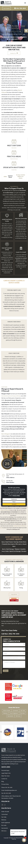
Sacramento (10, 716)
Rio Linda (22, 713)
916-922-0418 (7, 793)
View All (13, 594)
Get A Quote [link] (6, 8)
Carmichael (15, 710)
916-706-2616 (8, 787)
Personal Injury (5, 770)
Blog (2, 781)
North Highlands (14, 713)
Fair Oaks (23, 710)
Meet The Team (5, 776)
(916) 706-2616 (13, 634)
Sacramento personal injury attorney (11, 396)
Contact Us (4, 778)
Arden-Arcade (6, 710)
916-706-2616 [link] (21, 8)
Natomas (5, 713)
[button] (26, 31)
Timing (21, 587)
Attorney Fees (7, 587)
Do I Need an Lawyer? (21, 574)
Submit (5, 670)
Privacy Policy (5, 784)
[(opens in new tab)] (14, 599)
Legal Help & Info (5, 773)
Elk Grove (18, 716)
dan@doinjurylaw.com (11, 790)
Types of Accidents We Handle (7, 574)
